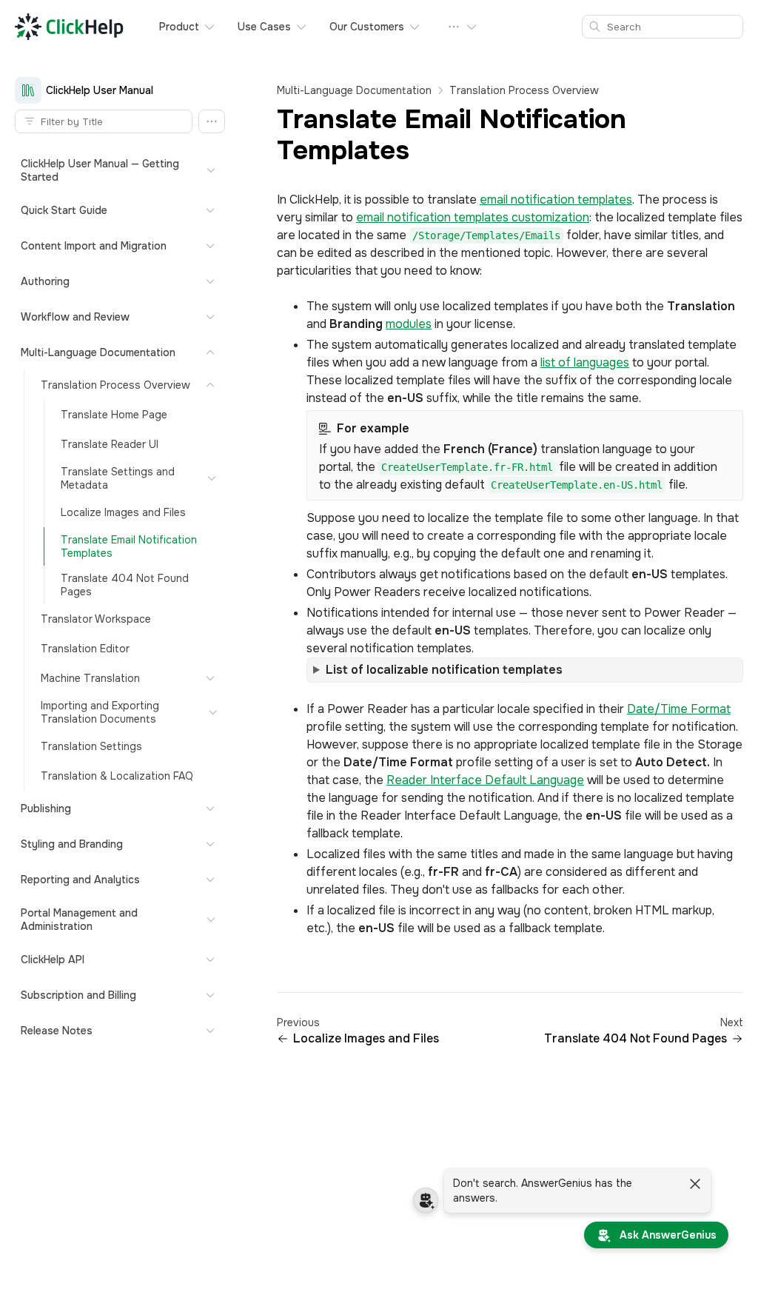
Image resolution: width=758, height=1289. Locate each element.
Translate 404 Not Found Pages (635, 1038)
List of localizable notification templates (444, 669)
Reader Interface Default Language (485, 780)
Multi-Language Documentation (354, 90)
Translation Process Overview (524, 90)
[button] (211, 121)
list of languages (584, 362)
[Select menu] (463, 26)
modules (409, 324)
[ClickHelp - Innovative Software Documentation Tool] (69, 26)
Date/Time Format (679, 709)
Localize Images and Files (366, 1038)
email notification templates (556, 199)
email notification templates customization (472, 217)
